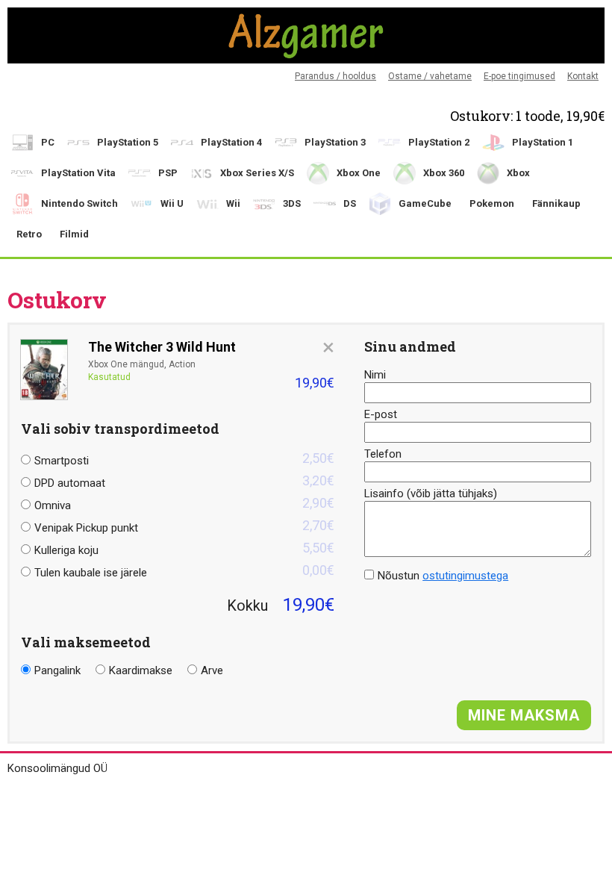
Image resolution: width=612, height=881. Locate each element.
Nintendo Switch (79, 203)
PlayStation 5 (127, 142)
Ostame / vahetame (430, 76)
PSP (168, 172)
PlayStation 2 (438, 142)
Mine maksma (524, 715)
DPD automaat (184, 481)
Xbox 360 (443, 172)
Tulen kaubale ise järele (184, 570)
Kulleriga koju (184, 548)
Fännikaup (556, 203)
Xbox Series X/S (257, 172)
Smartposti (184, 458)
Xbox (518, 172)
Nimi (375, 375)
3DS (292, 203)
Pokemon (491, 203)
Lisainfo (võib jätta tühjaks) (430, 493)
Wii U (172, 203)
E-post (380, 414)
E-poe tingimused (519, 76)
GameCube (425, 203)
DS (349, 203)
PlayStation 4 (231, 142)
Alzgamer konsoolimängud (306, 35)
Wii (233, 203)
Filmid (74, 234)
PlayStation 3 (335, 142)
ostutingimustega (465, 575)
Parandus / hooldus (335, 76)
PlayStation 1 (542, 142)
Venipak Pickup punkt (184, 526)
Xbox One (359, 172)
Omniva (184, 503)
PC (47, 142)
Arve (212, 670)
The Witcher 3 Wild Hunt (162, 347)
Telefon (383, 454)
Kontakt (583, 76)
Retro (29, 234)
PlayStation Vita (78, 172)
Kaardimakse (140, 670)
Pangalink (57, 670)
